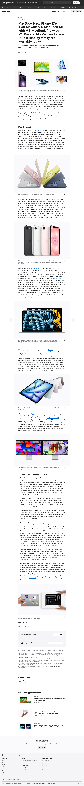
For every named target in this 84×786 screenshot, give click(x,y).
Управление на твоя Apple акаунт (30, 760)
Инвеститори (45, 769)
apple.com (39, 109)
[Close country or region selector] (81, 3)
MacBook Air (38, 268)
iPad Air (50, 350)
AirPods (3, 772)
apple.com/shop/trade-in (50, 545)
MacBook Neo (39, 130)
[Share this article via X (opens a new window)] (22, 52)
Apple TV (24, 767)
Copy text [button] (57, 634)
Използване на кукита (29, 783)
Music (3, 770)
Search (77, 11)
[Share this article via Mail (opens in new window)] (25, 52)
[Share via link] (28, 52)
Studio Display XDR (53, 418)
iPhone (3, 764)
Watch (3, 766)
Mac (3, 760)
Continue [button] (76, 3)
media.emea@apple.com (25, 682)
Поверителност (45, 760)
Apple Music (24, 769)
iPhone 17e (21, 199)
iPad (3, 762)
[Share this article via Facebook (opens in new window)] (19, 52)
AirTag (3, 775)
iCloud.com (24, 762)
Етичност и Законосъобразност (49, 771)
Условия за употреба (41, 783)
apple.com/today (32, 578)
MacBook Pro (57, 278)
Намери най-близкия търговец (9, 779)
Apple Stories (65, 11)
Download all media (54, 643)
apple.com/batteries (23, 657)
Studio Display (28, 414)
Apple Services (55, 11)
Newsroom (6, 11)
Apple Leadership (46, 767)
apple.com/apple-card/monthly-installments (33, 559)
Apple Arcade (25, 771)
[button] (57, 3)
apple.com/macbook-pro (56, 666)
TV (2, 768)
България (80, 783)
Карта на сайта (51, 783)
